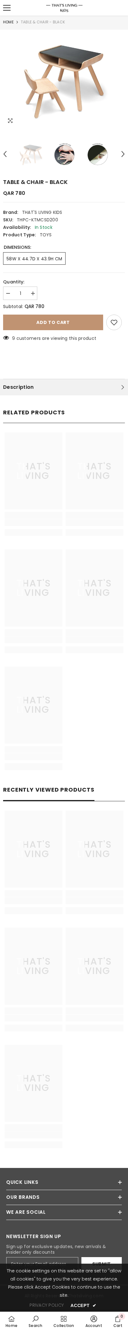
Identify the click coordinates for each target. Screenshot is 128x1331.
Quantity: (14, 282)
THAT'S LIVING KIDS (42, 212)
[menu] (7, 8)
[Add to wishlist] (114, 322)
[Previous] (5, 154)
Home (8, 22)
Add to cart (53, 322)
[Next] (123, 154)
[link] (33, 522)
